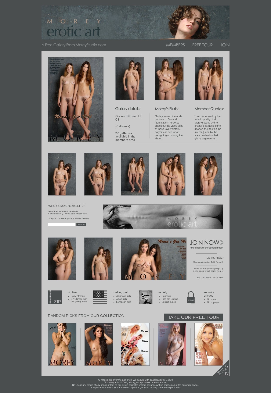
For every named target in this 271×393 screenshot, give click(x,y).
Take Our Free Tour (194, 317)
